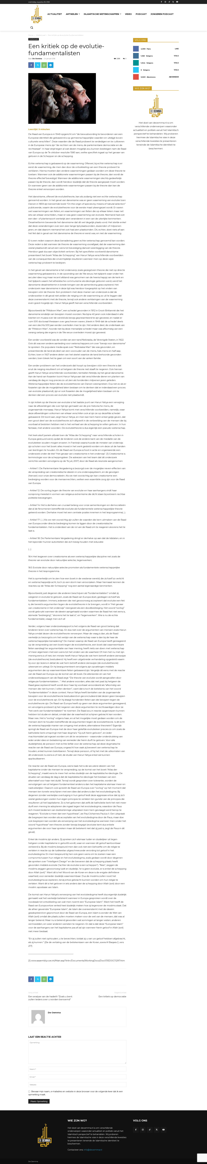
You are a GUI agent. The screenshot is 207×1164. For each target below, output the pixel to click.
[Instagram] (165, 2)
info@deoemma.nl (93, 1150)
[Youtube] (177, 2)
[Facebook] (161, 2)
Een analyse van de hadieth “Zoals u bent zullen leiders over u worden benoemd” (50, 998)
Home (30, 35)
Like (177, 49)
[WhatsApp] (44, 65)
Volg (176, 56)
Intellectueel (40, 35)
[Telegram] (50, 65)
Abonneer (174, 77)
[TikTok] (169, 2)
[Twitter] (173, 2)
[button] (31, 27)
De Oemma (37, 59)
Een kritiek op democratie (112, 996)
